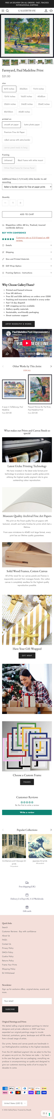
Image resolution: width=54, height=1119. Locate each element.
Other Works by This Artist (27, 366)
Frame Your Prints (9, 964)
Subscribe (10, 1009)
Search (5, 927)
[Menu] (3, 11)
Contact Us (6, 944)
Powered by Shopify (24, 1110)
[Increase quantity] (20, 203)
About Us (6, 935)
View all (27, 370)
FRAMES (27, 782)
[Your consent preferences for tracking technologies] (49, 1114)
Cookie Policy (8, 956)
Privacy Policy (8, 948)
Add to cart (27, 214)
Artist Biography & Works (18, 324)
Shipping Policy (8, 968)
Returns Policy (8, 960)
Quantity (5, 197)
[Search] (9, 11)
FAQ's (4, 939)
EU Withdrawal (8, 973)
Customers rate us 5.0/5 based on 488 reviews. (32, 239)
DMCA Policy (7, 952)
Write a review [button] (27, 812)
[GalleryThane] (27, 10)
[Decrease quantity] (5, 203)
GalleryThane (12, 1110)
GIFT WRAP (27, 655)
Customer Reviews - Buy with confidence (19, 931)
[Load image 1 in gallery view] (27, 36)
